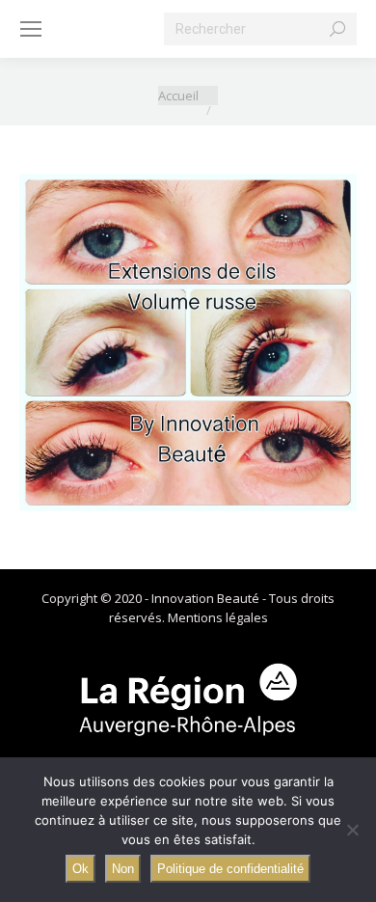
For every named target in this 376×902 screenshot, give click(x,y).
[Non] (352, 829)
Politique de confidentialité (230, 868)
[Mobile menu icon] (30, 29)
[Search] (337, 29)
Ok (80, 868)
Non (123, 868)
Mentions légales (218, 617)
